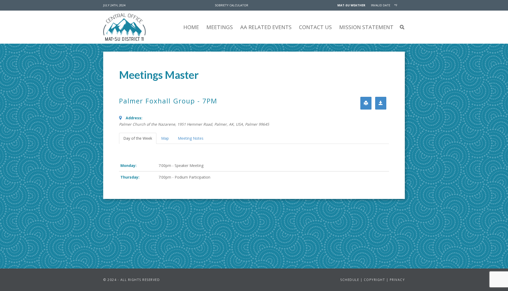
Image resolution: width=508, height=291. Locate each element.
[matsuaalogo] (124, 27)
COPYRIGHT (373, 280)
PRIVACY (397, 280)
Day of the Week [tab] (137, 138)
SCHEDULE (350, 280)
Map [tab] (165, 138)
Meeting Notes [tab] (190, 138)
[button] (402, 27)
